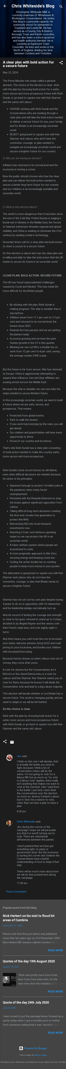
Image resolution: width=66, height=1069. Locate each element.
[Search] (61, 7)
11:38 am (22, 883)
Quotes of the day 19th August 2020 (29, 961)
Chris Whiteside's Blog (33, 6)
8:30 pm (21, 811)
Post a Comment (16, 891)
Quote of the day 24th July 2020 (26, 1002)
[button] (61, 63)
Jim (19, 756)
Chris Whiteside (26, 821)
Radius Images (40, 1055)
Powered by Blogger (35, 1048)
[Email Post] (12, 743)
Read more (55, 950)
